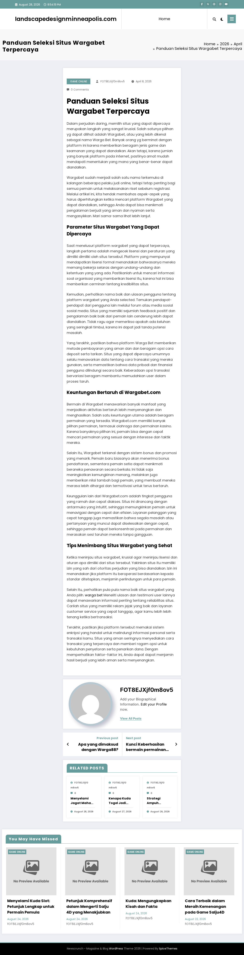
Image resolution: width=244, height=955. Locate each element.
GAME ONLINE (78, 81)
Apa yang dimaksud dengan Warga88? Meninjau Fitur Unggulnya (98, 747)
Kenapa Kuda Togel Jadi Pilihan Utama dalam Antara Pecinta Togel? (121, 800)
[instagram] (220, 4)
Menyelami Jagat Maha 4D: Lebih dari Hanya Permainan (81, 800)
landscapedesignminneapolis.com (66, 19)
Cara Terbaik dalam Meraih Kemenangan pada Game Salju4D (148, 906)
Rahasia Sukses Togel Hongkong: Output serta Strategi (210, 906)
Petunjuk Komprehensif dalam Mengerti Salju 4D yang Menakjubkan (32, 906)
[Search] (214, 19)
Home (164, 18)
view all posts (130, 718)
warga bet (94, 595)
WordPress (116, 948)
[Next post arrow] (176, 744)
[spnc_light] (222, 18)
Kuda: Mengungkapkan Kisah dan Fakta (91, 903)
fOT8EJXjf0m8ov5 (112, 81)
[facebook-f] (202, 4)
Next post (133, 738)
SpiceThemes (168, 948)
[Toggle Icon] (231, 19)
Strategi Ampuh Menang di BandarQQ (155, 800)
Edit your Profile (154, 704)
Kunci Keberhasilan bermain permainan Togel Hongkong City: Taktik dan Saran (147, 747)
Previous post (107, 738)
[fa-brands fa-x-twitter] (208, 4)
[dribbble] (214, 4)
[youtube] (226, 4)
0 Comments (80, 89)
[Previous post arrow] (68, 744)
